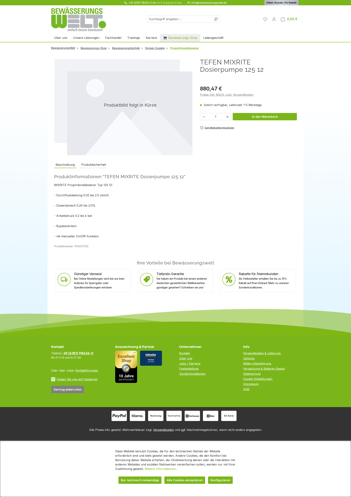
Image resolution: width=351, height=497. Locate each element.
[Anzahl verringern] (204, 116)
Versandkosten (163, 430)
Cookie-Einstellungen (257, 379)
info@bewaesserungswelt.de (209, 2)
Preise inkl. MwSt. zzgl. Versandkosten (227, 95)
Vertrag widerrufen (68, 389)
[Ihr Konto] (274, 19)
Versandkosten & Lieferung (262, 353)
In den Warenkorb (265, 116)
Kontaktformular (86, 370)
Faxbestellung (189, 368)
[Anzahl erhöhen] (227, 116)
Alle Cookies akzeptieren (185, 480)
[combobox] (179, 19)
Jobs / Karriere (189, 363)
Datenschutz (252, 374)
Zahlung (248, 358)
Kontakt (184, 353)
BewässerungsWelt (63, 47)
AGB (246, 389)
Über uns (185, 358)
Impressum (251, 384)
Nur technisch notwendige (140, 480)
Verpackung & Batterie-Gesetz (264, 368)
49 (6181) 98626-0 (78, 353)
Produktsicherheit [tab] (93, 164)
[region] (123, 107)
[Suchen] (216, 19)
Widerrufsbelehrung (257, 363)
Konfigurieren (220, 480)
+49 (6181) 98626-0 (140, 2)
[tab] (65, 165)
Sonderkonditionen (192, 374)
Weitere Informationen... (161, 469)
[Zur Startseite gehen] (78, 19)
